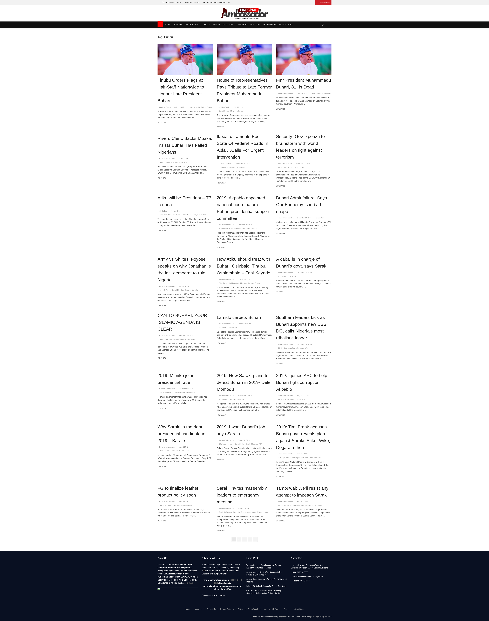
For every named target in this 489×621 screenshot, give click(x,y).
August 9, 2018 (302, 454)
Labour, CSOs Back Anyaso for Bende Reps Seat (266, 586)
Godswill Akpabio (230, 229)
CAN (167, 339)
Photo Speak (269, 25)
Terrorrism (300, 167)
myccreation (306, 617)
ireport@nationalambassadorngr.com (216, 2)
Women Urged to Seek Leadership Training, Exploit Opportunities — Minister (264, 566)
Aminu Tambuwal (298, 505)
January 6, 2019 (176, 211)
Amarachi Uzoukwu (225, 163)
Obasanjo (254, 444)
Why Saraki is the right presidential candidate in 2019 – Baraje (181, 433)
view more (188, 582)
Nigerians (174, 162)
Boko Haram (176, 215)
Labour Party (173, 393)
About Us (198, 609)
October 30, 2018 (185, 286)
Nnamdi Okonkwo (185, 505)
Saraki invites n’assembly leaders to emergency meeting (242, 495)
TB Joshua (202, 215)
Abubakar (163, 215)
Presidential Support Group (247, 229)
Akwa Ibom (289, 399)
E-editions (255, 25)
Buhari (203, 107)
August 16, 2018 (244, 440)
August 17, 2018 (184, 447)
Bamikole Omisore (225, 512)
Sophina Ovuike (165, 107)
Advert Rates (286, 25)
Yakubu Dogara (262, 512)
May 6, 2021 (183, 158)
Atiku (169, 215)
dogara (298, 458)
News (168, 25)
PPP (194, 505)
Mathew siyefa (302, 348)
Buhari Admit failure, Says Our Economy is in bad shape (301, 204)
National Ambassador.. (286, 93)
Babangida (230, 444)
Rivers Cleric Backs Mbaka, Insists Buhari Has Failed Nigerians (185, 145)
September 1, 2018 (245, 396)
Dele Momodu (234, 399)
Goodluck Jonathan (192, 290)
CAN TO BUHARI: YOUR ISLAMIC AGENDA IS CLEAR (182, 322)
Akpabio (281, 399)
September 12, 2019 (302, 163)
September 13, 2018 (186, 389)
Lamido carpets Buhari (239, 317)
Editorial (228, 25)
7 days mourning (195, 107)
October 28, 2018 (244, 279)
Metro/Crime (192, 25)
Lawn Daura (292, 348)
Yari (322, 218)
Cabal (289, 276)
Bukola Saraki (176, 451)
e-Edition (239, 609)
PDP (193, 393)
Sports (216, 25)
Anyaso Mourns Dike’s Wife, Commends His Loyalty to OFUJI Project (264, 573)
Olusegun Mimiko (184, 393)
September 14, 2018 (245, 324)
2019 (221, 328)
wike (320, 458)
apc (279, 276)
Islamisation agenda (176, 339)
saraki (294, 276)
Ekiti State (180, 290)
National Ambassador (301, 580)
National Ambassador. (226, 225)
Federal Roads (229, 167)
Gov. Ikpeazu (240, 167)
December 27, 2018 (245, 225)
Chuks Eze (163, 211)
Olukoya (195, 215)
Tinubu (209, 107)
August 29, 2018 (303, 396)
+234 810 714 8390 (191, 2)
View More (163, 123)
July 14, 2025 (179, 107)
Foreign (242, 25)
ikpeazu (286, 167)
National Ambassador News (265, 616)
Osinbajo (251, 283)
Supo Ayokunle (189, 339)
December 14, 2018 (304, 218)
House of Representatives (233, 111)
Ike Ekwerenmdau (244, 512)
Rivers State (182, 162)
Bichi (280, 348)
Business (178, 25)
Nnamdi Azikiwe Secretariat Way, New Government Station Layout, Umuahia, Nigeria (309, 566)
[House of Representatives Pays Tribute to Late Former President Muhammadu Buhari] (244, 59)
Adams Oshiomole (284, 505)
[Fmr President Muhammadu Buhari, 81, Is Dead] (303, 59)
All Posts (275, 609)
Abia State (163, 505)
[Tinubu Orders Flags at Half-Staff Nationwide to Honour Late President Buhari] (185, 59)
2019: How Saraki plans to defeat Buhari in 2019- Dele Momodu (243, 382)
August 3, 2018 (302, 501)
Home (187, 609)
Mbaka (167, 162)
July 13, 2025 (302, 93)
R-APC (187, 451)
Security (293, 167)
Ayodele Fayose (165, 290)
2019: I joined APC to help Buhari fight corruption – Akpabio (301, 382)
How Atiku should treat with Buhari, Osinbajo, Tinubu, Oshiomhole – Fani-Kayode (243, 266)
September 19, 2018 (304, 272)
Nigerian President (324, 93)
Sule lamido (233, 328)
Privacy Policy (225, 609)
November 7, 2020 (242, 163)
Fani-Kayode (233, 283)
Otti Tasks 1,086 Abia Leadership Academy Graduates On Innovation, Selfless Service (263, 591)
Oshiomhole (242, 283)
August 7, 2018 (243, 508)
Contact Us (211, 609)
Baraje (162, 451)
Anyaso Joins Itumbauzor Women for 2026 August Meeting (266, 580)
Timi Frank (314, 458)
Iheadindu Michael (294, 617)
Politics (206, 25)
